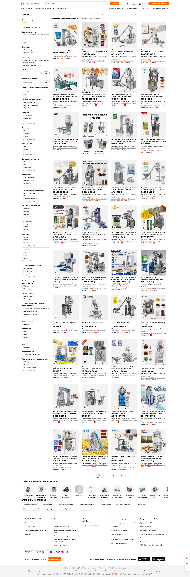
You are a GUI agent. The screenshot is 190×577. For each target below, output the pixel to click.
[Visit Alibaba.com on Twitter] (149, 545)
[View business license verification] (113, 574)
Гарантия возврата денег (61, 526)
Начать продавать (146, 526)
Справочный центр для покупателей (123, 523)
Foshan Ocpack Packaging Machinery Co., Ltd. (124, 241)
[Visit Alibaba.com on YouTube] (157, 545)
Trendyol (116, 568)
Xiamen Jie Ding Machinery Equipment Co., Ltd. (124, 199)
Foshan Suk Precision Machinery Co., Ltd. (124, 467)
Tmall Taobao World (85, 568)
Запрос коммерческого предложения (95, 529)
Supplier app (99, 559)
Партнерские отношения (148, 538)
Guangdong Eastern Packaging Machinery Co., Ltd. (66, 375)
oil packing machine (51, 509)
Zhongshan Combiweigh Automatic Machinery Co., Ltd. (95, 199)
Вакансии (28, 534)
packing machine (47, 504)
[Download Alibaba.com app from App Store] (144, 559)
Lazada (95, 568)
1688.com (75, 568)
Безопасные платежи (60, 523)
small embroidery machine (32, 509)
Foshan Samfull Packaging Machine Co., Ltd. (124, 330)
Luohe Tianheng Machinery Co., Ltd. (122, 61)
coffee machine (141, 504)
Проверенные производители (92, 525)
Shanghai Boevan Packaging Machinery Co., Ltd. (124, 148)
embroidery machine (31, 504)
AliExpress (67, 568)
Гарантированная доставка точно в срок (65, 531)
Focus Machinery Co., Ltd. (90, 243)
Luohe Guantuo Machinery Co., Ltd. (151, 196)
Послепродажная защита (62, 536)
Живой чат (114, 526)
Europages (123, 568)
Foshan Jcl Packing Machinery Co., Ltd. (94, 288)
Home (54, 15)
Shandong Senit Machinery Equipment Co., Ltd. (153, 150)
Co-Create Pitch (30, 526)
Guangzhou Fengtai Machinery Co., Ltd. (65, 148)
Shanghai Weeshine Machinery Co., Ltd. (65, 467)
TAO (110, 568)
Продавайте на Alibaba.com (149, 523)
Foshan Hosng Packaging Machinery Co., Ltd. (124, 375)
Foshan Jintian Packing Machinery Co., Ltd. (95, 330)
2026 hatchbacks (86, 509)
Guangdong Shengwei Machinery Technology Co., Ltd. (66, 56)
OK (46, 73)
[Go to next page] (125, 476)
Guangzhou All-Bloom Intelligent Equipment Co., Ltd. (153, 465)
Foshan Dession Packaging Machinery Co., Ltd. (153, 288)
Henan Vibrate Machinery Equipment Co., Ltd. (153, 241)
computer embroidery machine (87, 504)
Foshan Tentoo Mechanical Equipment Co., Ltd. (153, 61)
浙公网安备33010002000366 (127, 574)
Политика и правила (60, 545)
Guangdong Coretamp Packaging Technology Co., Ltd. (66, 420)
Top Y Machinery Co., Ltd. (90, 103)
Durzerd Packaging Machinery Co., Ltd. (64, 105)
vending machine (106, 504)
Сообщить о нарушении (119, 543)
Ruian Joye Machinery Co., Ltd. (62, 196)
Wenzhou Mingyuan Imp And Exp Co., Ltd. (65, 241)
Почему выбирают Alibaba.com (34, 523)
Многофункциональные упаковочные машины (117, 15)
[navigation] (36, 245)
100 (122, 476)
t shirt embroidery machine (65, 504)
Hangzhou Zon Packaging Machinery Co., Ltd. (124, 103)
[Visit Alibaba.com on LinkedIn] (145, 545)
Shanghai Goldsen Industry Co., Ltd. (93, 61)
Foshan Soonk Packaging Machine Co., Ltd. (153, 422)
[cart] (134, 4)
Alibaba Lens (35, 559)
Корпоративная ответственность (35, 530)
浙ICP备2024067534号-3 (145, 574)
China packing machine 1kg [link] (143, 15)
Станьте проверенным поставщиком (152, 534)
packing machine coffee (69, 509)
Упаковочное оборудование (90, 15)
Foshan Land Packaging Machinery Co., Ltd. (124, 288)
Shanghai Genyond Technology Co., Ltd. (94, 420)
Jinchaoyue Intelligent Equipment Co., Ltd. (95, 465)
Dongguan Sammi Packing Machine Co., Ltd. (153, 105)
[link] (187, 558)
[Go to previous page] (94, 476)
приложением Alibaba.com (127, 559)
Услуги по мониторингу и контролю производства (65, 540)
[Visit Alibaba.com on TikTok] (161, 545)
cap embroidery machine (124, 504)
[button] (108, 3)
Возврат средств (116, 534)
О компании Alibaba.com (33, 518)
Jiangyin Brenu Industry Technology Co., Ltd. (66, 330)
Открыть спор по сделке (119, 530)
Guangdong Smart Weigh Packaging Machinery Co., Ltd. (95, 375)
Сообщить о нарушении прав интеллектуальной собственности (122, 538)
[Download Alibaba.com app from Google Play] (158, 559)
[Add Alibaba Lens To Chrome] (54, 559)
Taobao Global (103, 568)
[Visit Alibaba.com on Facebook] (141, 545)
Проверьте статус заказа (148, 530)
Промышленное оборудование (69, 15)
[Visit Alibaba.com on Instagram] (153, 545)
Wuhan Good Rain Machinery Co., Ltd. (64, 286)
